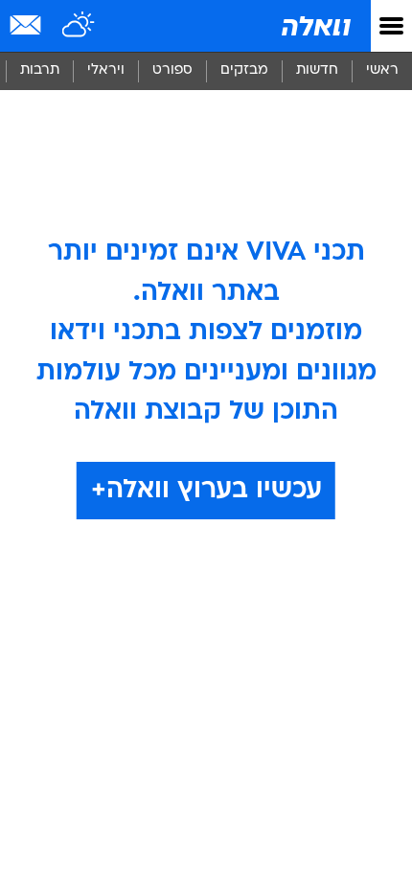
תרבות (39, 70)
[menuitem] (317, 70)
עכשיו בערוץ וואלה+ (206, 490)
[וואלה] (314, 25)
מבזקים (244, 70)
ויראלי (106, 70)
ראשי (382, 70)
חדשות (317, 70)
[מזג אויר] (79, 25)
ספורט (172, 70)
